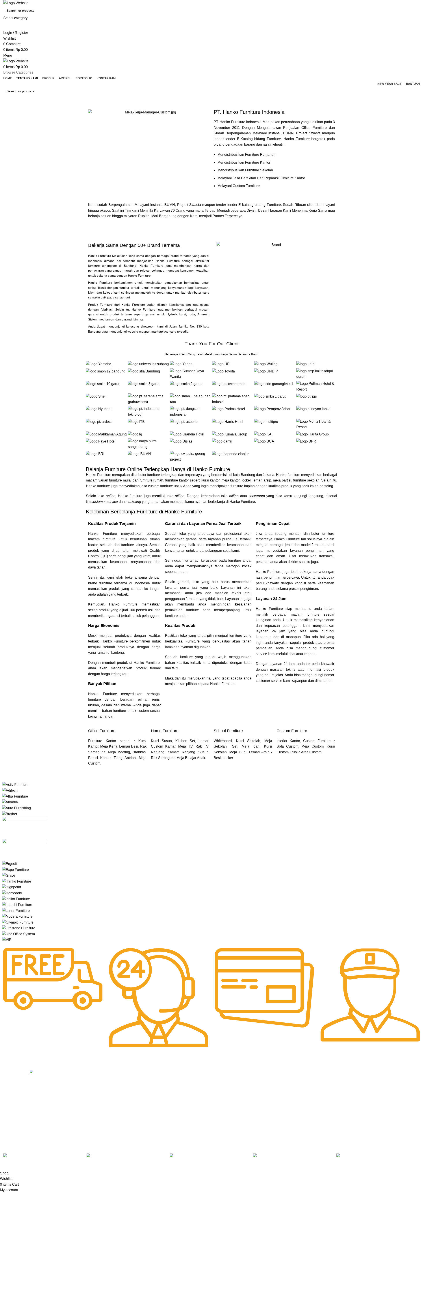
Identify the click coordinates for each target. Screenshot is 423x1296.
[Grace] (8, 875)
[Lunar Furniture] (16, 910)
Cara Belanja (180, 1081)
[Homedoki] (12, 893)
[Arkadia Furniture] (10, 802)
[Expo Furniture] (15, 869)
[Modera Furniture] (17, 916)
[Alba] (15, 796)
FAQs (175, 1096)
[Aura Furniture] (16, 808)
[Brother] (9, 814)
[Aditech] (10, 790)
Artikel (91, 1096)
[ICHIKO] (16, 899)
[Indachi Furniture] (17, 904)
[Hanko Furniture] (16, 881)
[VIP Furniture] (6, 939)
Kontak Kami (95, 1103)
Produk (92, 1088)
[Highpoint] (11, 887)
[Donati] (24, 849)
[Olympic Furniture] (17, 922)
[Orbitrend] (18, 928)
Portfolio (92, 1111)
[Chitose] (24, 827)
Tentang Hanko (97, 1081)
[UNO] (18, 934)
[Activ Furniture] (15, 784)
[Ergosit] (9, 863)
